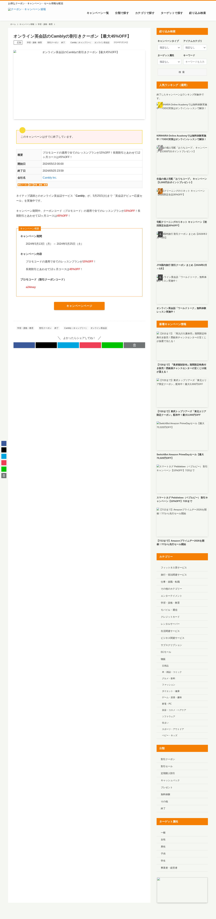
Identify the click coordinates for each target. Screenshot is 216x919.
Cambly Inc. (50, 177)
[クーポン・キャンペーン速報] (27, 13)
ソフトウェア (168, 716)
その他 (164, 801)
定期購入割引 (168, 773)
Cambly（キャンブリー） (81, 42)
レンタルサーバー (170, 624)
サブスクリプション (171, 645)
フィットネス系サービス (174, 567)
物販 (163, 659)
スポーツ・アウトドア (173, 729)
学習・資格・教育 (34, 42)
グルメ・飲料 (168, 678)
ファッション (168, 685)
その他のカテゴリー (171, 588)
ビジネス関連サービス (172, 638)
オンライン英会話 (101, 42)
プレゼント (167, 787)
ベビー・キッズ (169, 735)
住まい (165, 723)
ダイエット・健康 (171, 691)
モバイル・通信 (169, 609)
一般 (163, 832)
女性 (163, 839)
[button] (24, 345)
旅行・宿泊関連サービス (174, 574)
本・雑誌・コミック (172, 672)
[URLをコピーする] (134, 345)
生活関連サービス (170, 631)
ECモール (166, 652)
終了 (63, 42)
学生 (163, 860)
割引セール (167, 766)
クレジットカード (170, 616)
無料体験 (165, 794)
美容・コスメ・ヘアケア (174, 710)
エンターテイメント (171, 595)
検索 (182, 72)
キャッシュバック (170, 780)
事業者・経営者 (169, 867)
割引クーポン (53, 42)
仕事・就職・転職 (170, 581)
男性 (163, 846)
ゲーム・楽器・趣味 (172, 697)
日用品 (165, 666)
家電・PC (167, 704)
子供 (163, 853)
